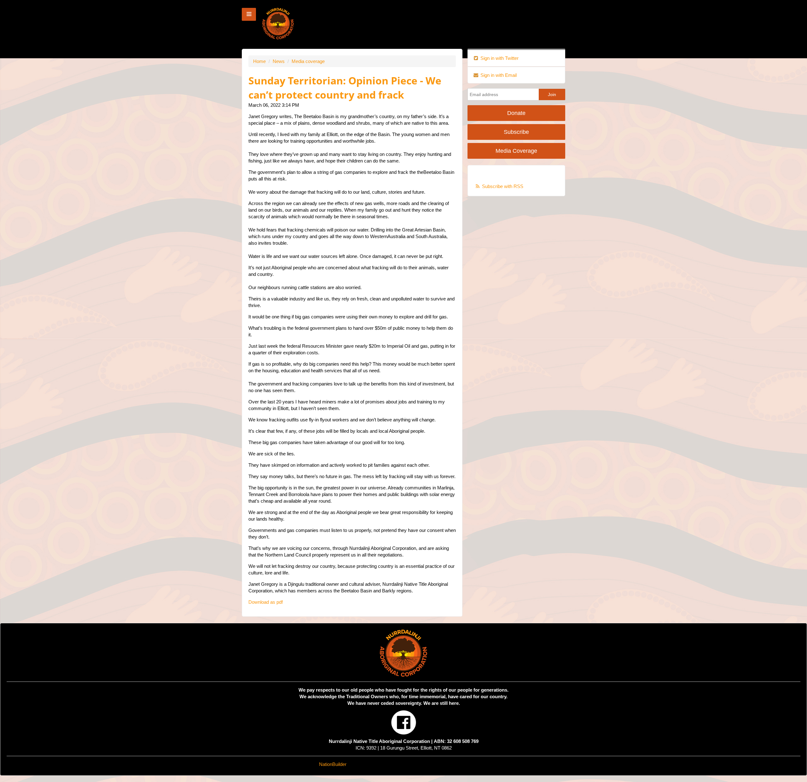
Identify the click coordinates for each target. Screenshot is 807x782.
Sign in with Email (498, 75)
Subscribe (516, 132)
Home (259, 61)
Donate (516, 113)
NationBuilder (332, 764)
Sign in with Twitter (499, 58)
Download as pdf (265, 602)
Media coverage (308, 61)
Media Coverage (516, 151)
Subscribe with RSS (502, 186)
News (279, 61)
